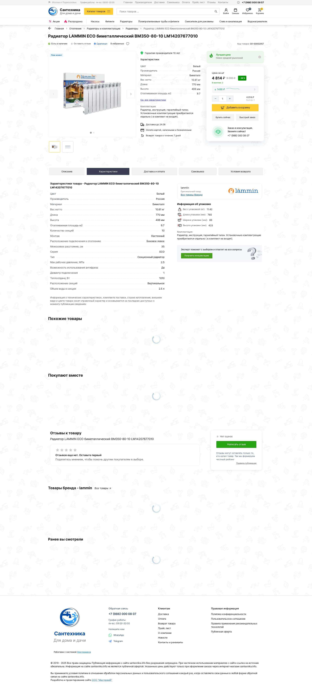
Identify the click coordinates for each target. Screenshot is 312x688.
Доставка (159, 2)
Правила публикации (246, 463)
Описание (66, 171)
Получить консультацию (196, 255)
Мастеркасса (84, 652)
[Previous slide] (53, 94)
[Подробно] (260, 57)
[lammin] (239, 191)
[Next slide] (130, 94)
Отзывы (211, 2)
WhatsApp (118, 635)
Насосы (95, 21)
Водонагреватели (257, 21)
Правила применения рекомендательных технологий (234, 625)
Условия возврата (241, 171)
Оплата (186, 2)
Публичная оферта (221, 631)
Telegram (118, 641)
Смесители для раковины (199, 21)
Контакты (223, 2)
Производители (143, 2)
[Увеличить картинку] (92, 94)
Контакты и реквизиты (170, 642)
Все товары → (103, 488)
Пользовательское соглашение (228, 618)
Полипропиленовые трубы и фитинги (158, 21)
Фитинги (109, 21)
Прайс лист (198, 2)
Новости (162, 637)
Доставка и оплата (154, 171)
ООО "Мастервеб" (102, 680)
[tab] (91, 133)
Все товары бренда (191, 194)
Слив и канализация (230, 21)
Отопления (75, 28)
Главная (128, 2)
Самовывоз (173, 2)
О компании (164, 632)
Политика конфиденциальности (228, 614)
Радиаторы (126, 21)
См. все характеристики (153, 100)
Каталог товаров (96, 11)
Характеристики (108, 171)
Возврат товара (167, 623)
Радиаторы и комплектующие (103, 28)
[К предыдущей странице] (49, 28)
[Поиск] (216, 11)
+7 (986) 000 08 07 (238, 135)
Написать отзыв (236, 444)
